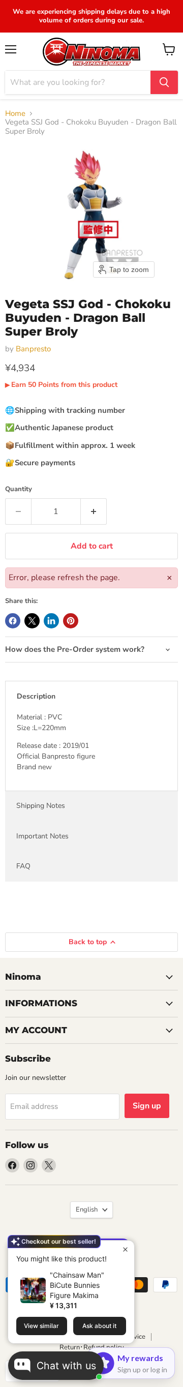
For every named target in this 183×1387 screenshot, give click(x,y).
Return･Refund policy (91, 1347)
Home (15, 113)
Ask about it (99, 1326)
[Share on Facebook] (12, 620)
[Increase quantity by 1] (94, 511)
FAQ (23, 866)
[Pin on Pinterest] (70, 620)
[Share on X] (32, 620)
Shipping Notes (40, 805)
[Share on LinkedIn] (51, 620)
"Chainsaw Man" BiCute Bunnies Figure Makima (77, 1285)
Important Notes (42, 836)
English (87, 1209)
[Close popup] (125, 1249)
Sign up (147, 1105)
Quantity (18, 489)
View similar (41, 1326)
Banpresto (33, 349)
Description (36, 696)
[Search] (164, 82)
